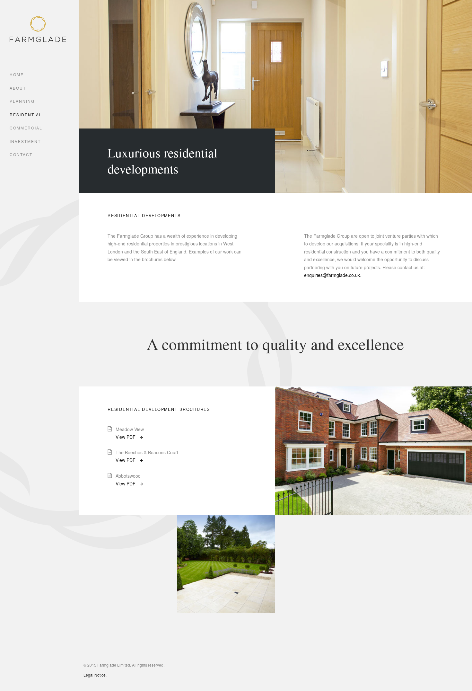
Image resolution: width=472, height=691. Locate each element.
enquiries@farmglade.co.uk (332, 275)
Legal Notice (94, 675)
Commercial (26, 127)
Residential (26, 114)
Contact (21, 154)
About (18, 88)
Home (17, 74)
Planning (22, 101)
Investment (25, 141)
